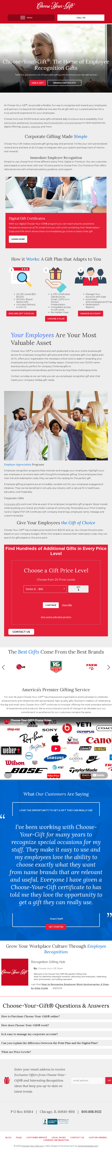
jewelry (26, 126)
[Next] (107, 667)
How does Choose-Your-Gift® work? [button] (25, 1025)
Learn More (18, 239)
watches (35, 126)
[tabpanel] (56, 58)
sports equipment (54, 123)
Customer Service (36, 1137)
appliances (23, 123)
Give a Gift (38, 83)
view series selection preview (56, 617)
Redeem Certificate (64, 83)
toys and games (73, 123)
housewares (36, 123)
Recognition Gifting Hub (48, 962)
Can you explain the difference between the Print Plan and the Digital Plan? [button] (49, 1043)
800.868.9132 (91, 1112)
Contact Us (21, 631)
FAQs (19, 1137)
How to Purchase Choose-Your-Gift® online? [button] (30, 1016)
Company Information (56, 1140)
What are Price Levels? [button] (16, 1052)
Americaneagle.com (88, 1146)
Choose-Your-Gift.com (32, 1146)
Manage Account (90, 313)
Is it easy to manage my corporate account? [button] (29, 1034)
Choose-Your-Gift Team (50, 968)
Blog (8, 1137)
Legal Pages (59, 1137)
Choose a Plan (56, 319)
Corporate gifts (12, 504)
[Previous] (4, 667)
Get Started (56, 866)
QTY (78, 587)
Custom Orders (98, 1137)
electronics (10, 123)
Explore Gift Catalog (21, 313)
